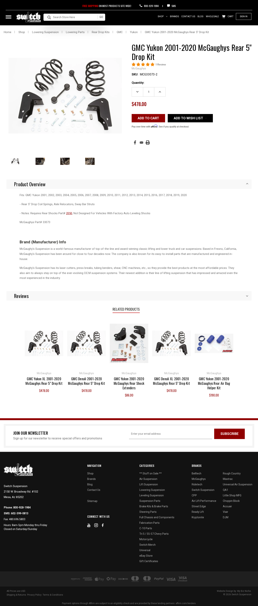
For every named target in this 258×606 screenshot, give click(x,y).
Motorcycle (146, 539)
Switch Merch (147, 544)
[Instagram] (96, 526)
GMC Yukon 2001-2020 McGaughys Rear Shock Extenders (129, 383)
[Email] (141, 142)
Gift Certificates (148, 561)
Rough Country (232, 473)
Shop (161, 16)
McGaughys (199, 478)
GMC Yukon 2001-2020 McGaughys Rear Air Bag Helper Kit (214, 383)
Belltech (196, 473)
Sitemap (92, 501)
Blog (200, 16)
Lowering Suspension (152, 489)
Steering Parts (148, 511)
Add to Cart (44, 343)
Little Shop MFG (232, 495)
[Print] (148, 142)
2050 (69, 213)
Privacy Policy (34, 595)
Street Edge (199, 506)
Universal (144, 550)
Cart (230, 16)
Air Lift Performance (204, 500)
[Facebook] (135, 142)
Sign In (243, 16)
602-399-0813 (19, 513)
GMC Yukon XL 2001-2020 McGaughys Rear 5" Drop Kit (44, 381)
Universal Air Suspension (237, 484)
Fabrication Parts (149, 522)
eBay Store (146, 555)
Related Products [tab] (126, 309)
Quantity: (138, 83)
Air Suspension (148, 478)
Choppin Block (231, 500)
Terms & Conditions (53, 595)
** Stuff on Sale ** (150, 473)
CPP (194, 495)
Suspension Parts (149, 500)
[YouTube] (88, 526)
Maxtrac (228, 478)
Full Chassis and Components (156, 517)
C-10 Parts (145, 528)
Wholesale (212, 16)
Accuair (227, 506)
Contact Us (188, 16)
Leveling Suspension (151, 495)
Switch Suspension (203, 489)
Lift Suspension (148, 484)
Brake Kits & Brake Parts (153, 506)
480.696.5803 (17, 519)
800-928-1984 (151, 6)
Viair (225, 511)
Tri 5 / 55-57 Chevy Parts (154, 533)
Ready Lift (198, 511)
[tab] (129, 184)
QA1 (225, 489)
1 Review (161, 64)
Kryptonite (198, 517)
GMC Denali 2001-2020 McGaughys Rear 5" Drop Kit (86, 381)
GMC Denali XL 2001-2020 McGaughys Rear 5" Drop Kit (171, 381)
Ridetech (197, 484)
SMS (173, 6)
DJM (225, 517)
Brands (174, 16)
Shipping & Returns (16, 595)
